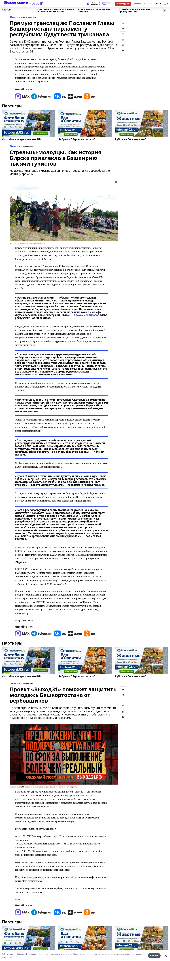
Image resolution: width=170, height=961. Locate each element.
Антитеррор (123, 3)
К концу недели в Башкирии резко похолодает (94, 10)
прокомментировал (86, 315)
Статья (6, 9)
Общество (15, 17)
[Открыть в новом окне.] (22, 96)
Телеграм (137, 4)
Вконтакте (147, 4)
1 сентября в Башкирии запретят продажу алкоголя (135, 10)
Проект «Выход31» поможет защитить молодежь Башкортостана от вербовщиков (55, 10)
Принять (154, 955)
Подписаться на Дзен (104, 3)
